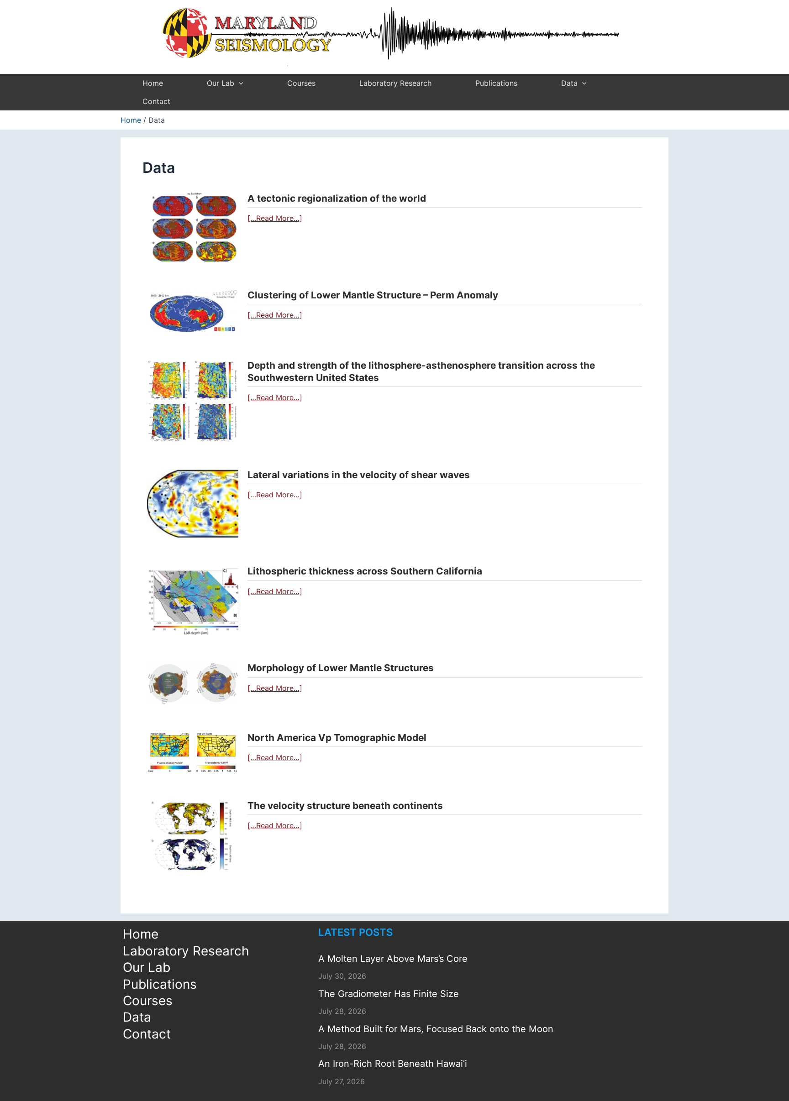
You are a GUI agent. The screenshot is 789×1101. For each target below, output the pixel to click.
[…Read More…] (274, 218)
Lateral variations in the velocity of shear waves (358, 474)
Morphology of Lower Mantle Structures (340, 667)
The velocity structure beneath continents (345, 805)
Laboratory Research (395, 83)
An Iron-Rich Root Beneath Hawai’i (392, 1063)
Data (569, 83)
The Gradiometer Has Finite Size (388, 993)
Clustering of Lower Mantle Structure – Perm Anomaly (372, 295)
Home (152, 83)
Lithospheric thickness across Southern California (364, 571)
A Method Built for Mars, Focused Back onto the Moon (435, 1028)
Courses (301, 83)
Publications (496, 83)
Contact (156, 101)
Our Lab (220, 83)
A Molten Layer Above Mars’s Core (393, 958)
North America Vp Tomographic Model (336, 737)
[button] (238, 83)
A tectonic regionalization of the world (336, 198)
